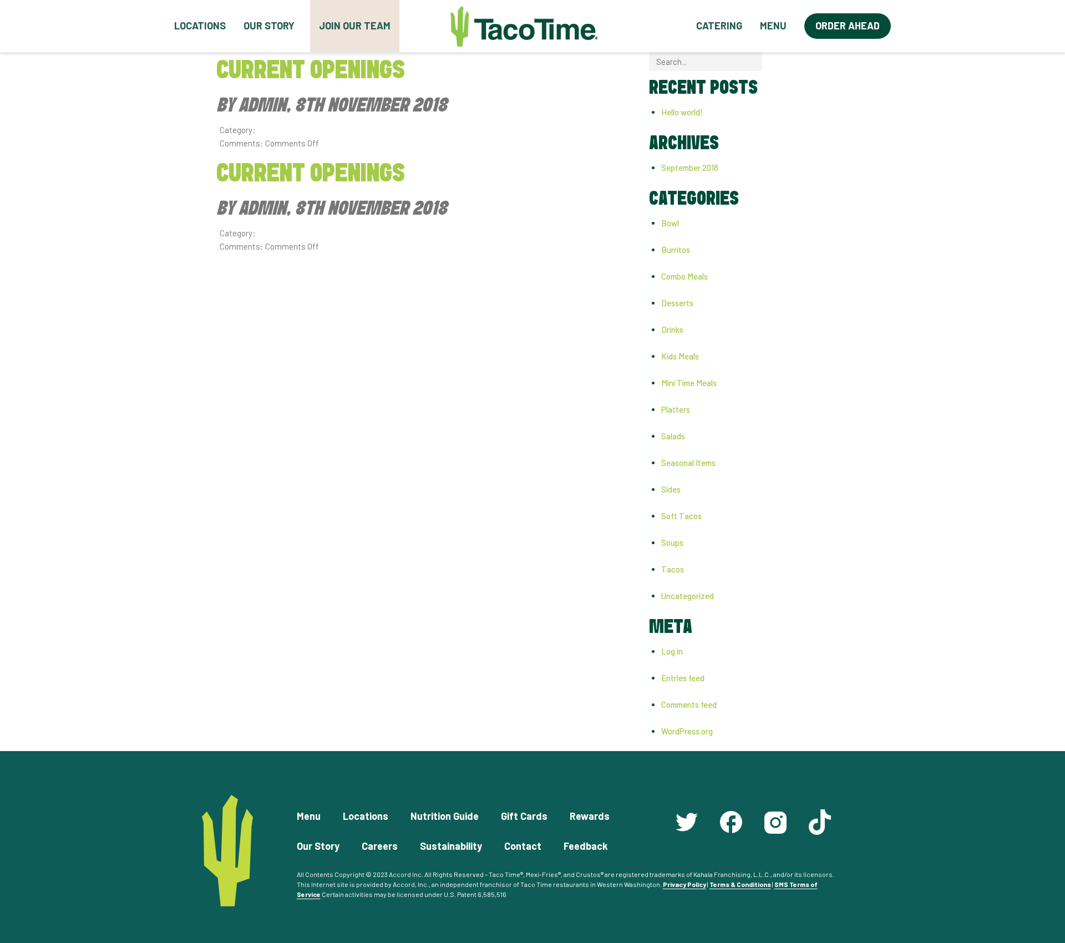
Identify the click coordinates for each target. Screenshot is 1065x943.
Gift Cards (524, 816)
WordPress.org (687, 731)
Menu (773, 25)
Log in (672, 651)
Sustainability (451, 846)
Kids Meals (680, 356)
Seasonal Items (688, 463)
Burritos (675, 250)
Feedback (586, 846)
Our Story (269, 25)
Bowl (670, 223)
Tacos (672, 569)
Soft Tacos (681, 516)
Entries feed (682, 678)
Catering (719, 25)
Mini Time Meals (689, 383)
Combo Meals (684, 276)
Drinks (672, 329)
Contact (522, 846)
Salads (673, 436)
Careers (380, 846)
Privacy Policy (684, 884)
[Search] (771, 61)
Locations (200, 25)
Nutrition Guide (444, 816)
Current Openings (310, 71)
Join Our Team (354, 25)
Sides (671, 489)
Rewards (590, 816)
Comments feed (689, 704)
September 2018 (689, 168)
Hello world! (682, 112)
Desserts (677, 303)
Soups (672, 542)
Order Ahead (847, 25)
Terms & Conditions (740, 884)
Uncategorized (687, 596)
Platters (675, 409)
